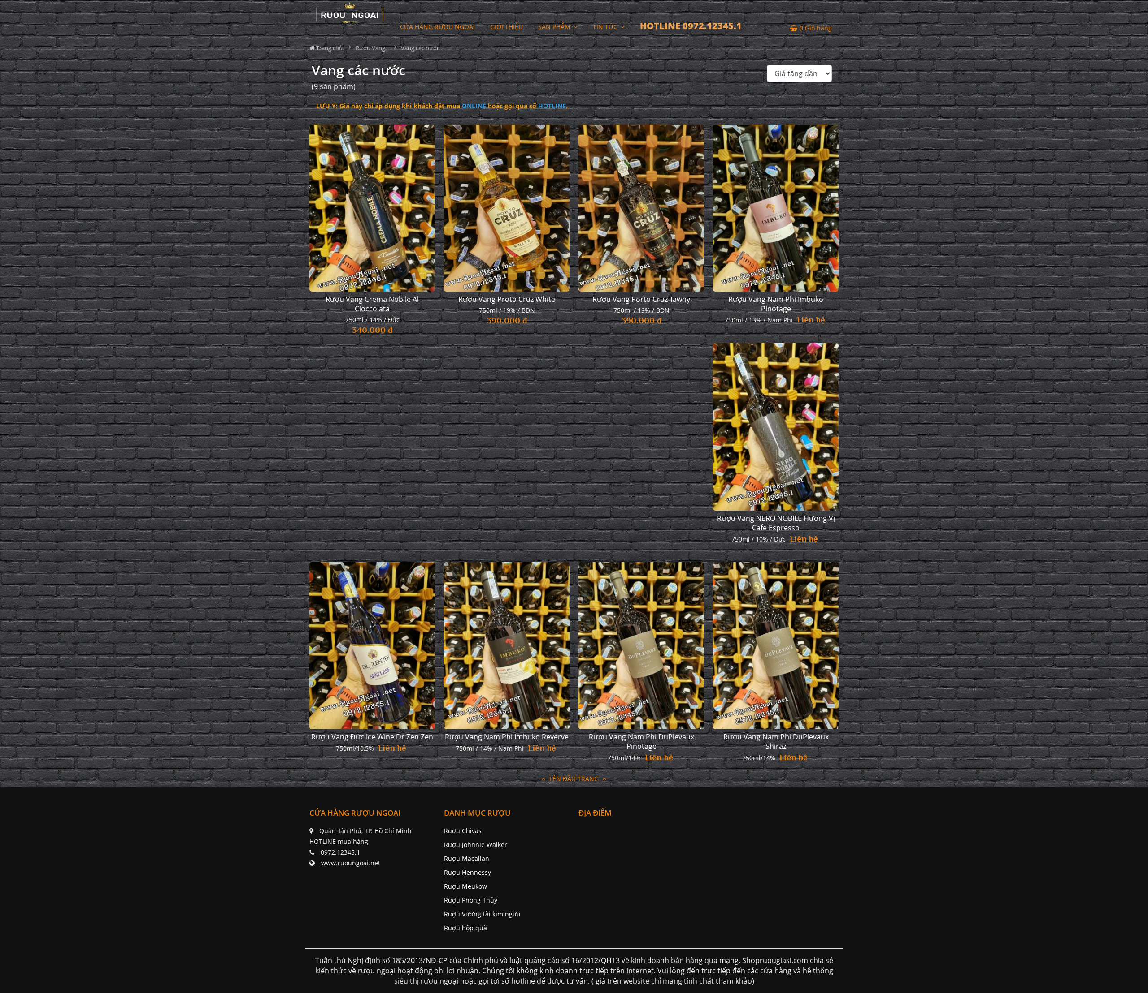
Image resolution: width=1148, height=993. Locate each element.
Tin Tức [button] (606, 26)
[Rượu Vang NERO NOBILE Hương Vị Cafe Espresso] (776, 427)
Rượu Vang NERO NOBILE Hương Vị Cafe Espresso (776, 523)
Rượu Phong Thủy (470, 900)
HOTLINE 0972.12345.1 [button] (691, 26)
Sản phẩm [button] (555, 26)
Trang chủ (329, 48)
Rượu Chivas (463, 830)
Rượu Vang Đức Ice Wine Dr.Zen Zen (372, 737)
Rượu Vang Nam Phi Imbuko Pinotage (775, 304)
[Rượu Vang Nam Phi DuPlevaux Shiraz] (776, 646)
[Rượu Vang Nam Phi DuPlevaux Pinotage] (641, 646)
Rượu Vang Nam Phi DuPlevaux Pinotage (641, 741)
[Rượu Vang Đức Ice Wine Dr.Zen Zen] (372, 646)
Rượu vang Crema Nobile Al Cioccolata (372, 304)
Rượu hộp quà (465, 928)
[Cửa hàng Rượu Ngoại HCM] (349, 12)
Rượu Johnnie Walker (475, 844)
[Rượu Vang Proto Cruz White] (507, 208)
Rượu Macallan (466, 858)
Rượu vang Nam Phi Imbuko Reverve (507, 737)
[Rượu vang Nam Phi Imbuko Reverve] (507, 646)
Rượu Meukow (465, 886)
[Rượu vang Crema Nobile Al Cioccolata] (372, 208)
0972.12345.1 (340, 852)
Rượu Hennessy (467, 872)
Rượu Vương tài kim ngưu (482, 914)
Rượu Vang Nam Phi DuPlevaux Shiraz (776, 741)
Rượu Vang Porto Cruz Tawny (641, 299)
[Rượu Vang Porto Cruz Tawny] (641, 208)
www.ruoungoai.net (350, 863)
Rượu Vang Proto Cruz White (506, 299)
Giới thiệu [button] (506, 26)
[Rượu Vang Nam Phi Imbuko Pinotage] (776, 208)
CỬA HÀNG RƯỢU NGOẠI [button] (437, 26)
